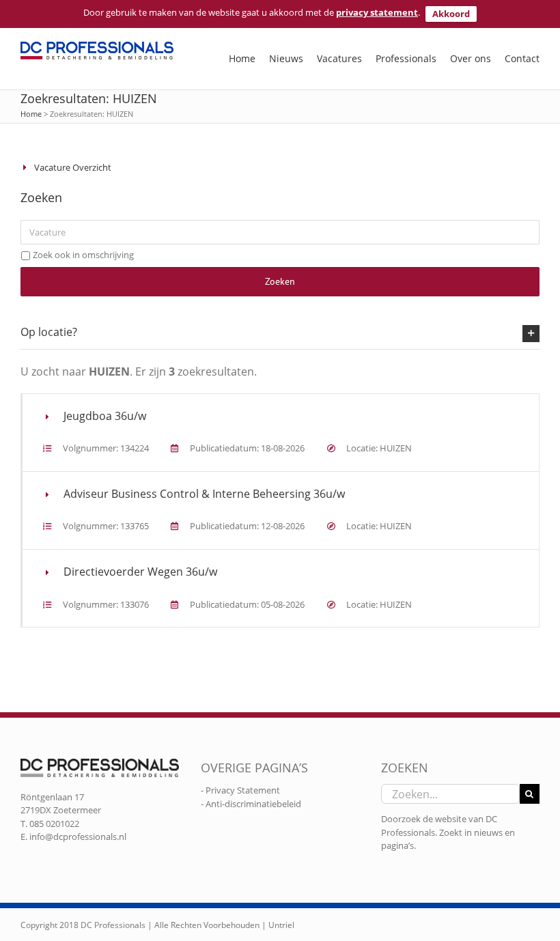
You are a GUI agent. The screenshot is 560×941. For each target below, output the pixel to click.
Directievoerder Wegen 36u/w (140, 571)
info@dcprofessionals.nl (77, 836)
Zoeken (280, 281)
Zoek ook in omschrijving (83, 255)
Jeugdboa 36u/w (105, 415)
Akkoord (451, 14)
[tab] (280, 332)
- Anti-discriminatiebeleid (251, 804)
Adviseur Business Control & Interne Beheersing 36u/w (204, 493)
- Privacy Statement (240, 790)
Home (31, 114)
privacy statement (377, 12)
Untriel (281, 925)
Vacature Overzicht (72, 167)
